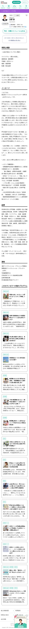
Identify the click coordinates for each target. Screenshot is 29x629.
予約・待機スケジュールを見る (14, 31)
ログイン (25, 2)
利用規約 (18, 610)
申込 (25, 26)
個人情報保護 (5, 610)
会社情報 (3, 619)
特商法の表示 (5, 615)
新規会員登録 (16, 2)
